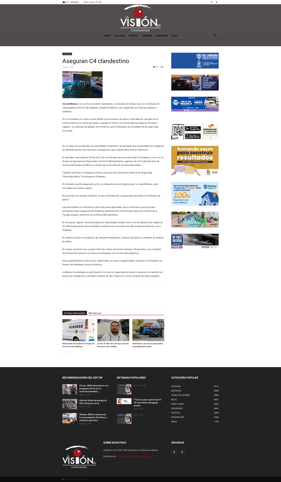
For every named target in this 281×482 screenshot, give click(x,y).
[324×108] (195, 61)
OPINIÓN (147, 35)
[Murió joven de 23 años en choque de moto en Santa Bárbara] (78, 330)
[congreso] (195, 161)
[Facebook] (211, 2)
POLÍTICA (133, 35)
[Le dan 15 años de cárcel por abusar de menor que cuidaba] (113, 330)
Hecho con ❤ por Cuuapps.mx (76, 479)
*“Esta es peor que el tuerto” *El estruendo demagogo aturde (148, 403)
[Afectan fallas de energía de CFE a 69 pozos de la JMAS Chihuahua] (69, 404)
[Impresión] (110, 298)
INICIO (106, 35)
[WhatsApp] (96, 298)
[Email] (103, 298)
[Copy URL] (116, 298)
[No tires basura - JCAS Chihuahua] (195, 241)
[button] (215, 35)
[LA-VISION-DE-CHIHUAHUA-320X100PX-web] (195, 104)
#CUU (175, 35)
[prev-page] (64, 352)
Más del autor (95, 313)
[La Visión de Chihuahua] (140, 18)
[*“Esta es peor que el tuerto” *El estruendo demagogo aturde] (124, 401)
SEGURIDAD (162, 35)
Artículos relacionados (74, 313)
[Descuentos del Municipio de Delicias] (195, 194)
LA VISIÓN (119, 35)
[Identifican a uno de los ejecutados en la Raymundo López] (148, 330)
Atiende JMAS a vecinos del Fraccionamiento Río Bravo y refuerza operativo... (93, 417)
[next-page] (69, 352)
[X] (216, 2)
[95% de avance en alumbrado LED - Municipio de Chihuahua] (195, 83)
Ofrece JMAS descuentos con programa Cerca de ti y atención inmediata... (93, 388)
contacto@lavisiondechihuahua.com (134, 456)
